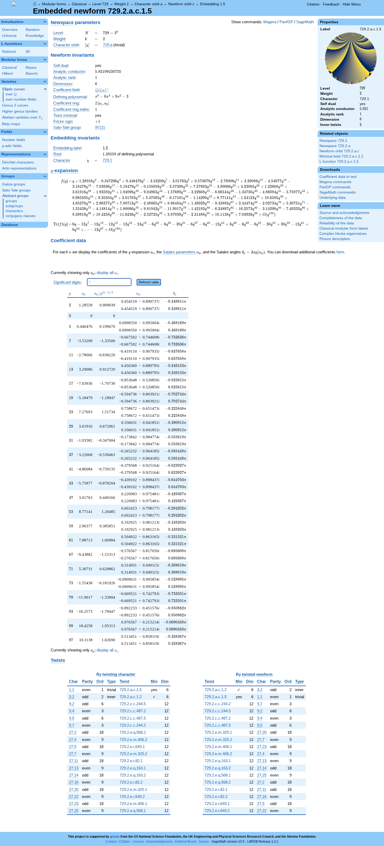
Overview (10, 30)
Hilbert (7, 73)
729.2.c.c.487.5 (133, 718)
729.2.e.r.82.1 (131, 761)
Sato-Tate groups (16, 190)
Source (204, 841)
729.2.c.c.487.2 (133, 711)
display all (107, 272)
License (138, 841)
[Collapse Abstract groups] (45, 196)
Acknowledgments (159, 841)
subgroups (14, 206)
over (11, 94)
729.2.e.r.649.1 (132, 746)
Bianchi (32, 73)
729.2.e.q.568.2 (133, 732)
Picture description (334, 239)
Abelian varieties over (22, 117)
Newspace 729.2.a (334, 146)
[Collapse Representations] (45, 154)
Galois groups (13, 184)
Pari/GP (286, 22)
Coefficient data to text (338, 177)
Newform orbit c (181, 4)
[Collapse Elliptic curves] (45, 89)
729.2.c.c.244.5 (133, 704)
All (28, 52)
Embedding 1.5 (212, 4)
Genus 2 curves (15, 105)
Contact (111, 841)
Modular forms (54, 4)
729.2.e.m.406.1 (133, 803)
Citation (313, 4)
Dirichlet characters (18, 162)
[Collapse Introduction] (45, 22)
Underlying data (332, 198)
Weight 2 (121, 4)
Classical (79, 4)
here (340, 252)
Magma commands (335, 182)
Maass (31, 67)
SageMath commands (337, 192)
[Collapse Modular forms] (45, 59)
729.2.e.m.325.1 (133, 789)
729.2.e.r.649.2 (132, 796)
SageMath (305, 22)
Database (9, 225)
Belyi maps (11, 124)
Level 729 (100, 4)
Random (33, 30)
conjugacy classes (20, 216)
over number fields (20, 99)
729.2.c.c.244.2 (133, 725)
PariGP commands (335, 187)
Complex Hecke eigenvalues (342, 234)
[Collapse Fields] (45, 132)
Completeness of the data (340, 218)
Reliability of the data (336, 223)
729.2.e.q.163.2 (133, 775)
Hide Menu (352, 4)
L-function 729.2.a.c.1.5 (339, 162)
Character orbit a (148, 4)
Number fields (13, 140)
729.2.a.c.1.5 (131, 689)
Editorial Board (185, 841)
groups (11, 201)
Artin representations (19, 168)
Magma (269, 22)
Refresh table (149, 282)
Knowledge (35, 36)
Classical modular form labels (343, 228)
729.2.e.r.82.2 (131, 782)
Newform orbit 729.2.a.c (339, 151)
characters (14, 211)
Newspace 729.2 (333, 141)
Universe (9, 36)
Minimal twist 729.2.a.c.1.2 (341, 156)
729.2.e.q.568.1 (133, 810)
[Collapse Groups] (45, 176)
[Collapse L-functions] (45, 44)
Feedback (331, 4)
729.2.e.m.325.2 (133, 753)
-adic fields (12, 146)
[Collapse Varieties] (45, 81)
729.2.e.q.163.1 (133, 768)
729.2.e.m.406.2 (133, 739)
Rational (9, 52)
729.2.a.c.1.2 (131, 697)
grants (115, 836)
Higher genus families (20, 111)
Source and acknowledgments (344, 213)
